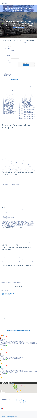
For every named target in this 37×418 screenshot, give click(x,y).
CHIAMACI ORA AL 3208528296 (18, 27)
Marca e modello (8, 48)
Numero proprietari (7, 60)
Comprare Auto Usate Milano (20, 400)
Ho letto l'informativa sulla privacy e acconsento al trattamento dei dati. (7, 74)
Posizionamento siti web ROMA (11, 416)
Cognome (24, 43)
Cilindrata (9, 55)
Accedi (9, 415)
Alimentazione (8, 50)
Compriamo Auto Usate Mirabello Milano (8, 293)
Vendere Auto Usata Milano (20, 404)
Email (9, 46)
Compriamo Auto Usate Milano (20, 399)
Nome (12, 43)
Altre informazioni (8, 70)
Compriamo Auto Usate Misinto (7, 294)
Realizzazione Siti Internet (5, 416)
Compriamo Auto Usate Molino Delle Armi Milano (9, 298)
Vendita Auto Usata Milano (22, 403)
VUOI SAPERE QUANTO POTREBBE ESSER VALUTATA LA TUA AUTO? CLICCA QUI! (18, 330)
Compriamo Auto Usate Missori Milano (8, 295)
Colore (9, 53)
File (10, 62)
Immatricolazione (8, 57)
